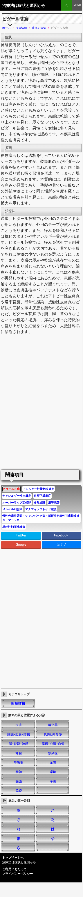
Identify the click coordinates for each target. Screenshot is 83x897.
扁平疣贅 (54, 502)
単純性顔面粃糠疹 (13, 526)
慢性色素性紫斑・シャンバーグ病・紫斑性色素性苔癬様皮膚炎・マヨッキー (40, 518)
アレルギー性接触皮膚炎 (38, 489)
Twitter (21, 535)
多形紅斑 (39, 502)
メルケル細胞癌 (12, 509)
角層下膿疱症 (42, 495)
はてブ (61, 544)
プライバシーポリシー (17, 873)
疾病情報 (18, 703)
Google (21, 544)
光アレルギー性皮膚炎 (16, 495)
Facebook (61, 535)
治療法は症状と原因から (24, 5)
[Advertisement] (37, 370)
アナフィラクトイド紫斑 (41, 509)
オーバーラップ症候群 (16, 502)
